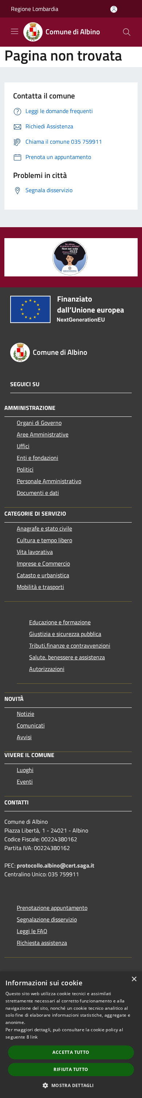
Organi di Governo (39, 422)
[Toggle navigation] (14, 31)
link (34, 1037)
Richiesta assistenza (42, 942)
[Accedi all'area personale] (114, 9)
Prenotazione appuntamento (52, 907)
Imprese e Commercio (43, 563)
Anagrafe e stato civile (44, 528)
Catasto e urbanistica (43, 575)
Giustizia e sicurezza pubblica (65, 633)
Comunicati (31, 725)
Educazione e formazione (60, 622)
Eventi (25, 781)
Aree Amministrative (42, 434)
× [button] (134, 979)
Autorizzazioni (46, 668)
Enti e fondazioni (37, 457)
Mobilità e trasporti (40, 586)
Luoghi (25, 769)
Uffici (23, 446)
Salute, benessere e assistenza (67, 657)
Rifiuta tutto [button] (71, 1069)
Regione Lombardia (34, 8)
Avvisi (24, 737)
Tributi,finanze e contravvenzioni (69, 645)
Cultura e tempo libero (44, 540)
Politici (25, 469)
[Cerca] (126, 32)
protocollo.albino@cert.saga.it (55, 865)
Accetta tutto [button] (70, 1052)
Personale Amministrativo (49, 481)
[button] (71, 1085)
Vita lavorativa (35, 551)
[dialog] (71, 1034)
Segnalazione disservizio (47, 919)
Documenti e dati (38, 492)
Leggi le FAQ (32, 931)
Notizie (25, 713)
